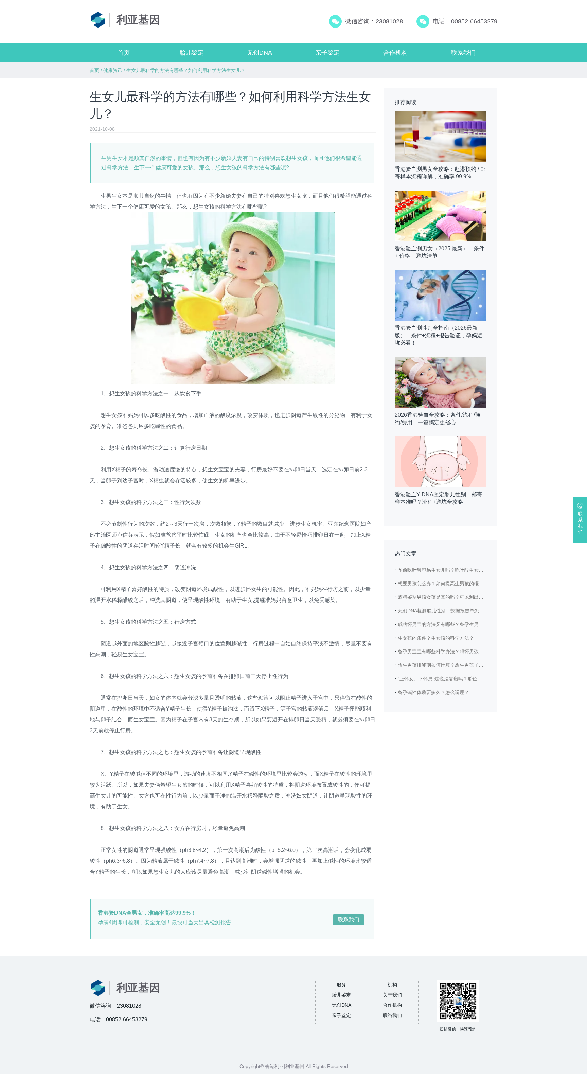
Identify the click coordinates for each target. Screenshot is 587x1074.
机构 (392, 984)
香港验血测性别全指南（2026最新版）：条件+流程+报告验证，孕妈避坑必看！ (438, 335)
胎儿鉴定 (191, 52)
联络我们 (392, 1015)
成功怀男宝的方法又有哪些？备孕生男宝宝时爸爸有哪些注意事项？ (469, 624)
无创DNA (259, 52)
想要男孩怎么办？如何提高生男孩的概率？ (443, 583)
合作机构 (395, 52)
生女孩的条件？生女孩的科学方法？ (436, 638)
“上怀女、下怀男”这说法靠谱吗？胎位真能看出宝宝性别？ (459, 678)
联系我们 (463, 52)
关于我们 (392, 995)
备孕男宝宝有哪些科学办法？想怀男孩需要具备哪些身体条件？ (464, 651)
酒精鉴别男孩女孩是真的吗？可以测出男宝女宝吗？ (452, 597)
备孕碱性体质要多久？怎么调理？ (433, 692)
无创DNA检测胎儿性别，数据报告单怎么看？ (445, 610)
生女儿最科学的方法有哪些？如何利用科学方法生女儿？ (185, 70)
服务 (341, 984)
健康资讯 (112, 70)
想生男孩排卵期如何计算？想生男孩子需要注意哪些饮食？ (459, 665)
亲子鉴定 (327, 52)
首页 (124, 52)
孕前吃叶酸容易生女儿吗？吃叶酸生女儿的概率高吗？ (455, 570)
